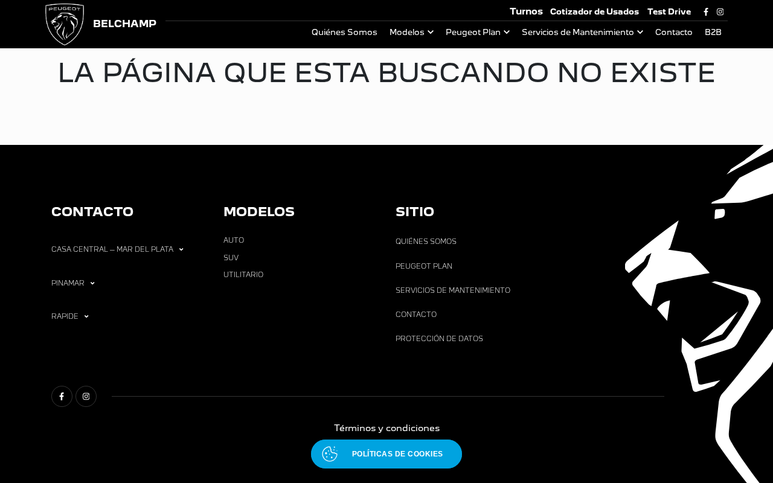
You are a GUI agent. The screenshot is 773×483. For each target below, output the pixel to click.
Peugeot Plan (473, 32)
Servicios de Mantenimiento (578, 32)
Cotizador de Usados (594, 11)
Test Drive (669, 11)
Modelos (407, 32)
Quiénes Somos (344, 32)
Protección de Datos (439, 338)
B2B (713, 32)
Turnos (526, 11)
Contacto (674, 32)
